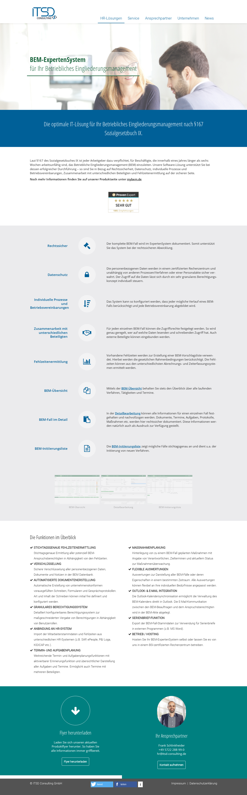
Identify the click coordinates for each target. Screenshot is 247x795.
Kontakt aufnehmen (172, 764)
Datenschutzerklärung (203, 783)
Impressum (178, 783)
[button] (102, 784)
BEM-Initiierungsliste (126, 446)
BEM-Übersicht (131, 388)
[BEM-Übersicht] (77, 489)
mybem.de (134, 179)
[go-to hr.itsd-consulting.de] (43, 11)
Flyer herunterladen (75, 761)
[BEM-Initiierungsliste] (169, 489)
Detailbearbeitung (127, 413)
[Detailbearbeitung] (123, 489)
